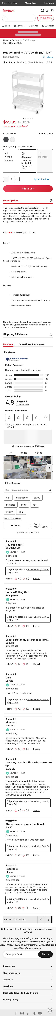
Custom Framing (9, 3)
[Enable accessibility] (50, 1010)
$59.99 (9, 122)
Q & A (49, 62)
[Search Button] (5, 18)
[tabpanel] (28, 644)
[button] (17, 179)
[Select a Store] (42, 10)
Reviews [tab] (8, 344)
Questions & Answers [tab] (32, 344)
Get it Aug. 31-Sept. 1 (26, 161)
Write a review (35, 62)
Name (50, 133)
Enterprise (49, 3)
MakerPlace (30, 3)
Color (42, 133)
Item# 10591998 (11, 57)
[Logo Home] (9, 10)
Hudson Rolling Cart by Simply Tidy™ (27, 52)
